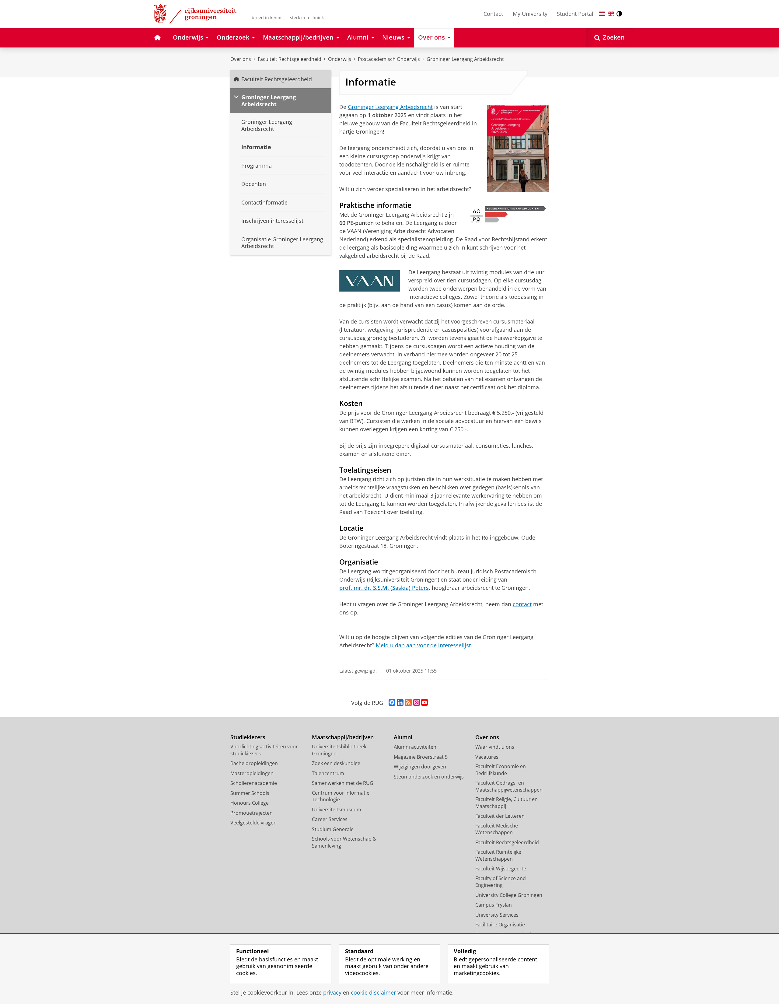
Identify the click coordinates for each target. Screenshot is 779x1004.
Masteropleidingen (252, 773)
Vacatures (486, 757)
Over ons (240, 59)
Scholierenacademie (253, 783)
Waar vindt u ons (494, 746)
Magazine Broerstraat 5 (421, 757)
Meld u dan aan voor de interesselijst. (424, 645)
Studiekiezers (247, 737)
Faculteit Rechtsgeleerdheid (289, 59)
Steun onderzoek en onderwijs (429, 776)
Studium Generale (333, 829)
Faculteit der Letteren (500, 816)
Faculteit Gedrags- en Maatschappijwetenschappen (509, 786)
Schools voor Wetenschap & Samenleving (344, 842)
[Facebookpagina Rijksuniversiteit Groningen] (392, 702)
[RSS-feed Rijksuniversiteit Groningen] (408, 702)
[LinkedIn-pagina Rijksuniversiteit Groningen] (400, 702)
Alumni (403, 737)
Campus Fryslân (493, 904)
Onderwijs (339, 59)
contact (522, 604)
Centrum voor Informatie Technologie (340, 796)
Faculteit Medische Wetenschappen (496, 829)
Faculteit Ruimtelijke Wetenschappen (498, 855)
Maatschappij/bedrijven (343, 737)
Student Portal (575, 13)
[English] (611, 14)
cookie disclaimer (373, 992)
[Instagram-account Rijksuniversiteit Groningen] (416, 702)
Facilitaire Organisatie (500, 924)
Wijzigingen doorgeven (420, 766)
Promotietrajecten (251, 813)
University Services (497, 914)
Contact (493, 13)
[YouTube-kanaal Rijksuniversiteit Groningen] (424, 702)
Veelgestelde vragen (253, 822)
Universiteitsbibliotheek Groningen (339, 750)
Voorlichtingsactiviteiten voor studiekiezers (264, 750)
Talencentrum (328, 773)
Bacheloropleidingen (254, 763)
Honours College (249, 802)
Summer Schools (249, 793)
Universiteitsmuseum (336, 809)
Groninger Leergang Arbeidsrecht (465, 59)
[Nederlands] (602, 14)
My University (530, 13)
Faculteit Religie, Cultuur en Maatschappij (506, 803)
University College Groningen (508, 895)
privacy (332, 992)
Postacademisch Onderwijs (389, 59)
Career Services (330, 819)
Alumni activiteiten (415, 746)
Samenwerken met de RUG (342, 783)
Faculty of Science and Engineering (500, 882)
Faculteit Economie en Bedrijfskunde (500, 770)
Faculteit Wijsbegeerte (500, 868)
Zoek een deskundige (336, 763)
